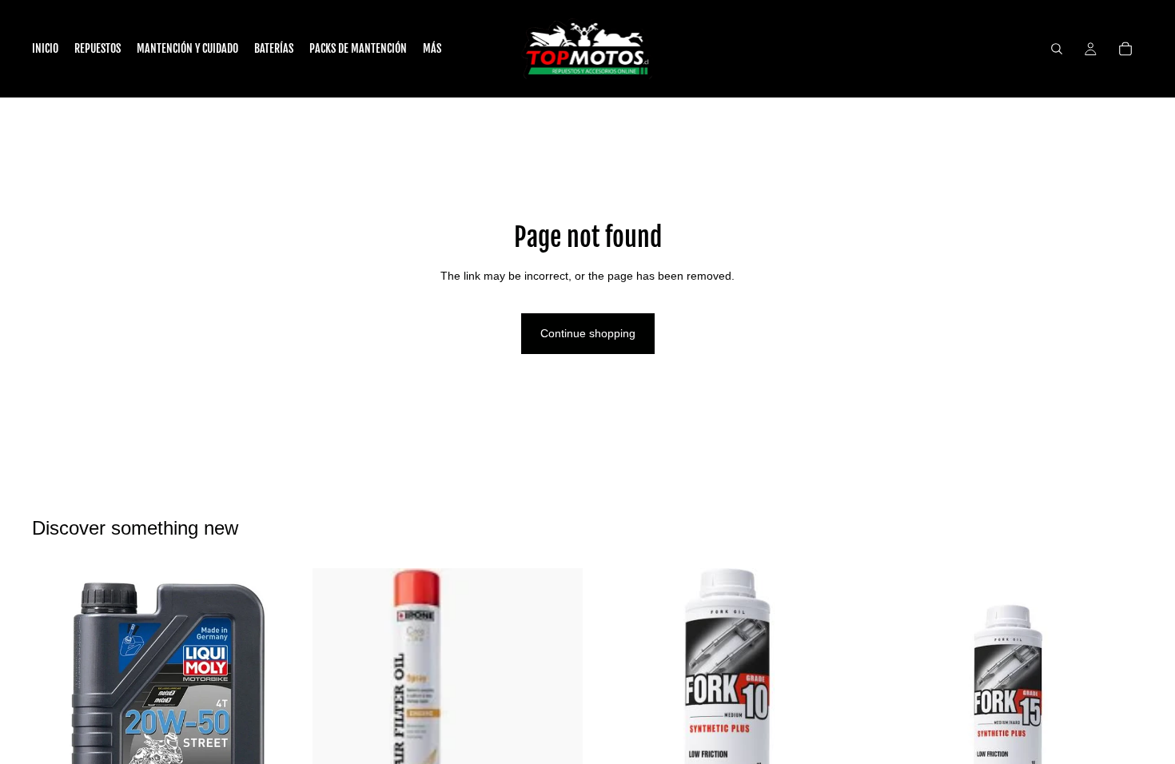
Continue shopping (587, 333)
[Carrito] (1125, 48)
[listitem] (432, 49)
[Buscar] (1056, 48)
